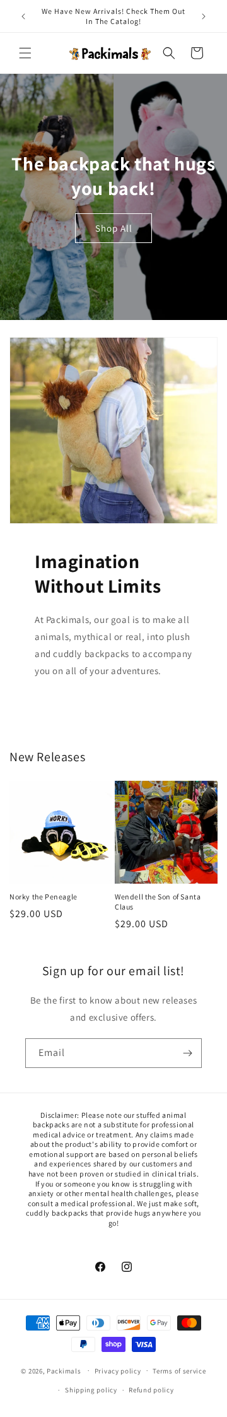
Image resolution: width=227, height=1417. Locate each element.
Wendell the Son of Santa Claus (158, 901)
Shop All (113, 228)
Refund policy (151, 1389)
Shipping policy (91, 1389)
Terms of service (179, 1371)
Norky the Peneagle (43, 896)
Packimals (64, 1370)
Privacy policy (118, 1371)
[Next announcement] (204, 16)
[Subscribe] (187, 1053)
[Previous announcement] (23, 16)
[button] (25, 53)
